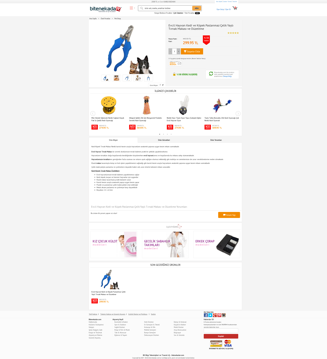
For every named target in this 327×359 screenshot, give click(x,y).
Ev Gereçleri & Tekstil (152, 325)
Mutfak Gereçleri (150, 330)
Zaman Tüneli (227, 1)
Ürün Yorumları (216, 140)
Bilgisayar (177, 333)
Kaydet (221, 336)
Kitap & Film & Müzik (122, 330)
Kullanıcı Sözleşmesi (96, 325)
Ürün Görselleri (164, 140)
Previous (92, 113)
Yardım (235, 1)
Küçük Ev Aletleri (180, 325)
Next (238, 113)
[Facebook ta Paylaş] (160, 85)
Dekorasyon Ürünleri (151, 335)
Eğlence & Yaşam (120, 335)
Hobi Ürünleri (149, 322)
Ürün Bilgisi (154, 85)
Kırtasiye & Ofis (149, 327)
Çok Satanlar (178, 13)
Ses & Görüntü (179, 335)
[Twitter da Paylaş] (163, 85)
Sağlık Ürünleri (119, 327)
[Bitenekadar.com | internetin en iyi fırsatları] (105, 9)
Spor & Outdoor (120, 325)
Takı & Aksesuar (120, 333)
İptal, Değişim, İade (95, 330)
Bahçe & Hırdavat (180, 322)
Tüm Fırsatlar (191, 13)
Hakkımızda (93, 322)
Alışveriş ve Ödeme (95, 335)
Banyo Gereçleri (150, 333)
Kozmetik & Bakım (121, 322)
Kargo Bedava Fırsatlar (163, 13)
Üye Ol (228, 9)
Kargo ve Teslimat (95, 333)
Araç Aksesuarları (180, 330)
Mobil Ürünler (179, 327)
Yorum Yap (230, 215)
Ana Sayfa (219, 1)
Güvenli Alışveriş (94, 338)
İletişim (91, 327)
